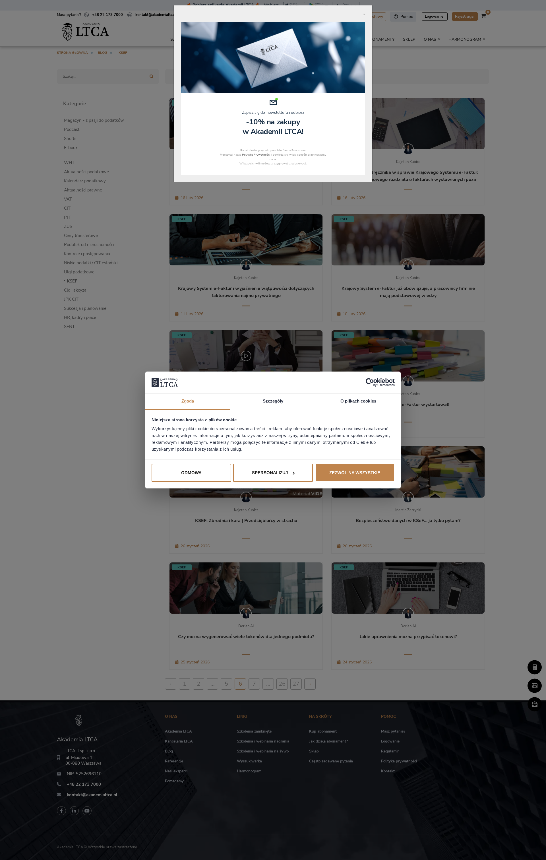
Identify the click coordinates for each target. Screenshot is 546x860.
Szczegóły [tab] (273, 401)
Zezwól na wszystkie (354, 472)
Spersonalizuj (270, 472)
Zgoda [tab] (187, 401)
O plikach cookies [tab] (358, 401)
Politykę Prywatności (256, 155)
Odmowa (191, 472)
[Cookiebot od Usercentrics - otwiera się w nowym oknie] (370, 382)
